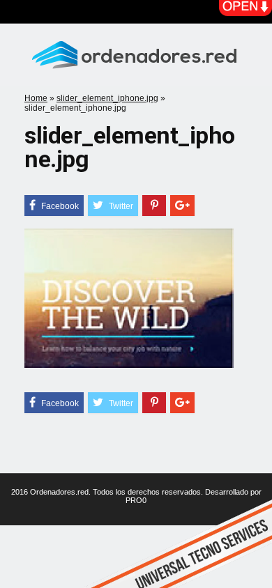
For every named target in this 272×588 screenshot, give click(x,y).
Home (35, 98)
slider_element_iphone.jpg (107, 98)
